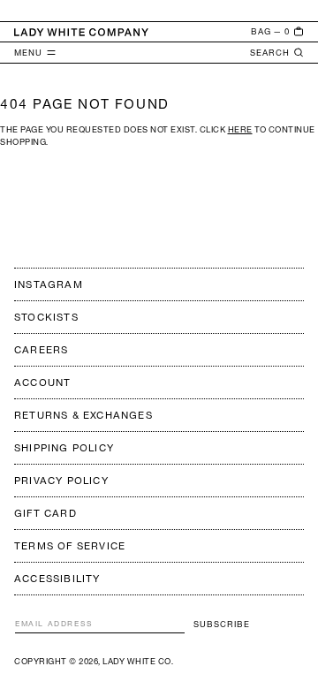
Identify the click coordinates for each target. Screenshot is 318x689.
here (240, 129)
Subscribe (221, 624)
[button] (277, 31)
